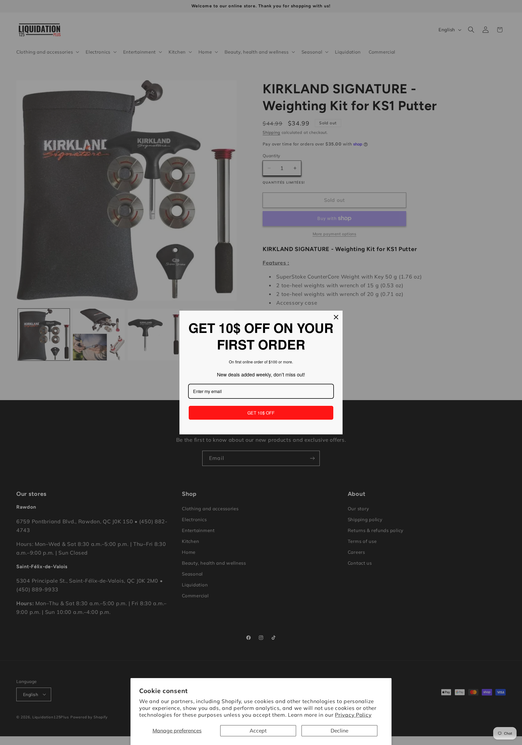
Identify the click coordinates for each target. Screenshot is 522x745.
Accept (258, 730)
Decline (339, 730)
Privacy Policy (353, 715)
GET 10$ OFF (261, 413)
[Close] (336, 317)
